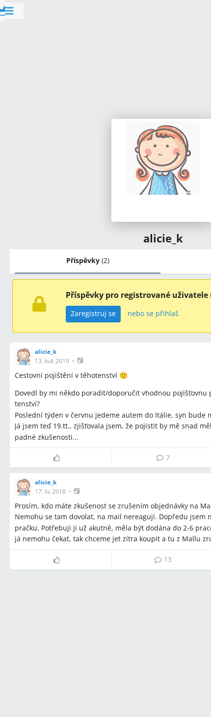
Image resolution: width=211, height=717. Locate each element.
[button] (81, 360)
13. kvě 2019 (52, 361)
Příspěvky (87, 260)
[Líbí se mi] (60, 458)
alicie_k (45, 351)
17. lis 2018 (50, 491)
